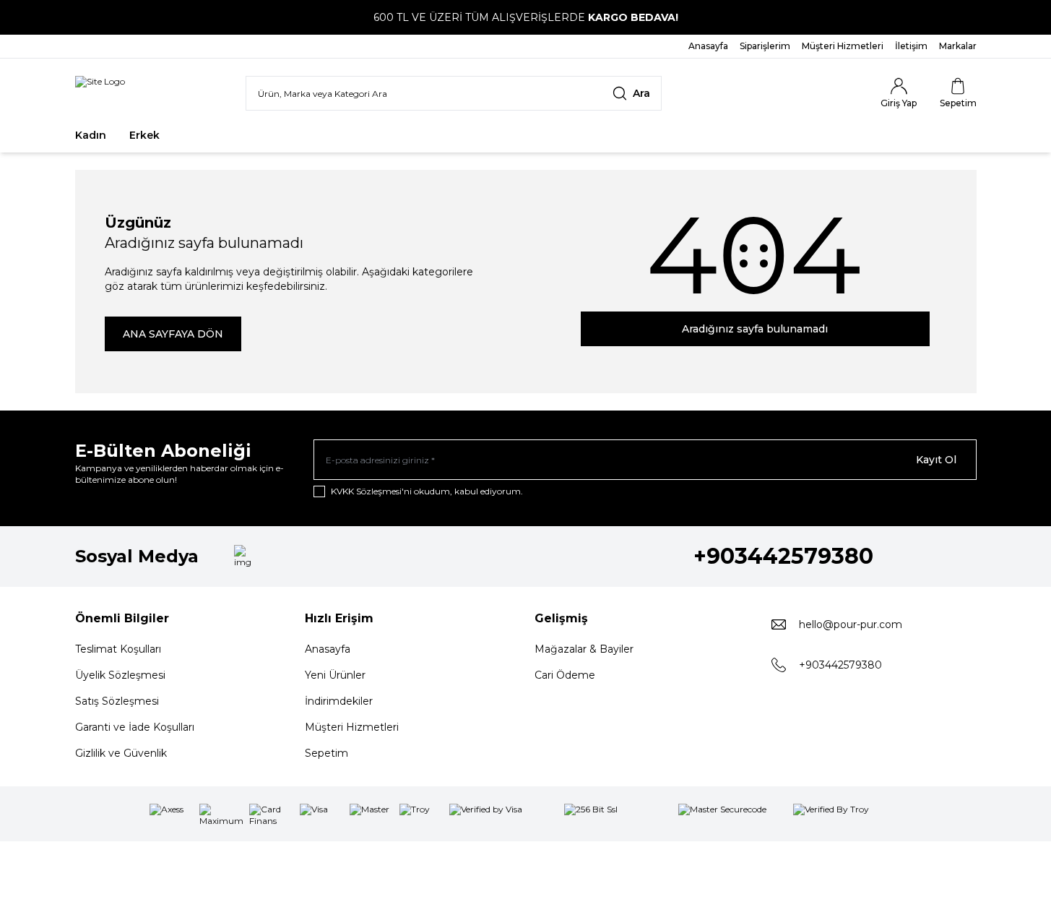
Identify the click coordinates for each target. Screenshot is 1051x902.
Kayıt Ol (936, 459)
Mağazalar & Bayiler (584, 649)
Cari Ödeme (565, 675)
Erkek (144, 135)
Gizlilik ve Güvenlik (121, 753)
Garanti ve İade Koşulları (134, 727)
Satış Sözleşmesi (117, 701)
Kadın (90, 135)
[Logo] (100, 93)
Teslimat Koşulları (118, 649)
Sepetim (326, 753)
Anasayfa (327, 649)
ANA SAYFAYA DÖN (173, 333)
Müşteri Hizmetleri (352, 727)
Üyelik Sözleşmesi (120, 675)
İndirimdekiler (339, 701)
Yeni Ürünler (335, 675)
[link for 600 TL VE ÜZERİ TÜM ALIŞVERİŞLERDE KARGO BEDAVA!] (525, 17)
